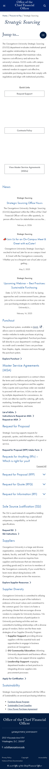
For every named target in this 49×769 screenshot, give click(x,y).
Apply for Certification (13, 678)
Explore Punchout (10, 358)
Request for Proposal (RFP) (18, 474)
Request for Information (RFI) (19, 494)
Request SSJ (8, 530)
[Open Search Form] (44, 5)
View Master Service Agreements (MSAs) (24, 169)
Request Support (24, 93)
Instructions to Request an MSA (16, 415)
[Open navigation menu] (4, 5)
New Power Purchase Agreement (22, 709)
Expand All (41, 466)
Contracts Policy (24, 130)
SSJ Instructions (9, 533)
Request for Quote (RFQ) (17, 484)
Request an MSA (10, 419)
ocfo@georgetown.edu (14, 747)
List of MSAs (8, 412)
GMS (36, 326)
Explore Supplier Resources (15, 582)
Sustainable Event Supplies (20, 705)
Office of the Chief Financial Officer (24, 5)
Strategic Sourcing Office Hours (24, 203)
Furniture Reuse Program (18, 701)
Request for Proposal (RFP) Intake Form (21, 449)
